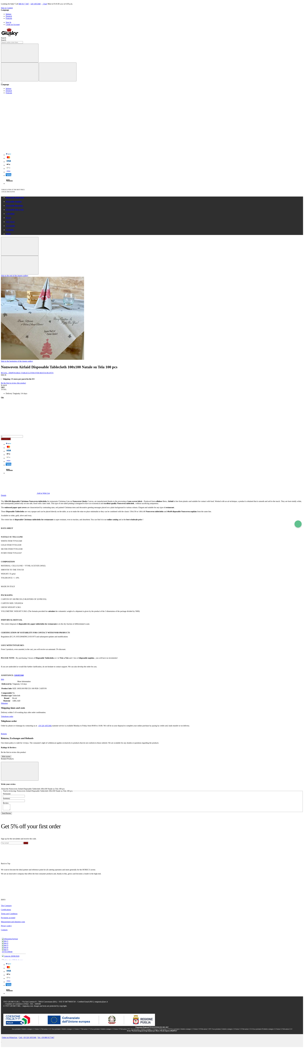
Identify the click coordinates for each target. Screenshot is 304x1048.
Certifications (6, 910)
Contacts (4, 930)
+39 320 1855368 (44, 726)
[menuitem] (154, 198)
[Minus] (152, 408)
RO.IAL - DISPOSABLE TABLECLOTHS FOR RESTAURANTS (27, 373)
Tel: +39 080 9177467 (46, 1037)
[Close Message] (19, 246)
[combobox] (12, 42)
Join (25, 843)
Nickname (7, 794)
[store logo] (10, 36)
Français (9, 18)
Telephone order (7, 716)
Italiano (8, 14)
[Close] (57, 72)
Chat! (45, 4)
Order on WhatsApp (10, 1037)
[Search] (19, 53)
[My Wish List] (19, 113)
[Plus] (152, 426)
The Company (6, 906)
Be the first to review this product (13, 383)
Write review (6, 756)
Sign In (8, 22)
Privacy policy (6, 926)
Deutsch (9, 16)
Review (6, 803)
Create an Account (13, 24)
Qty (2, 397)
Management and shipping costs (13, 922)
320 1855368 (35, 4)
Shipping (4, 703)
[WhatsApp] (298, 524)
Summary (6, 798)
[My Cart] (19, 149)
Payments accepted (8, 918)
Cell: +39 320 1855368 (28, 1037)
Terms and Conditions (9, 914)
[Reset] (19, 72)
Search (3, 40)
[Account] (19, 131)
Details (3, 495)
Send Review (6, 813)
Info (2, 679)
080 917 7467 (24, 4)
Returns (4, 734)
